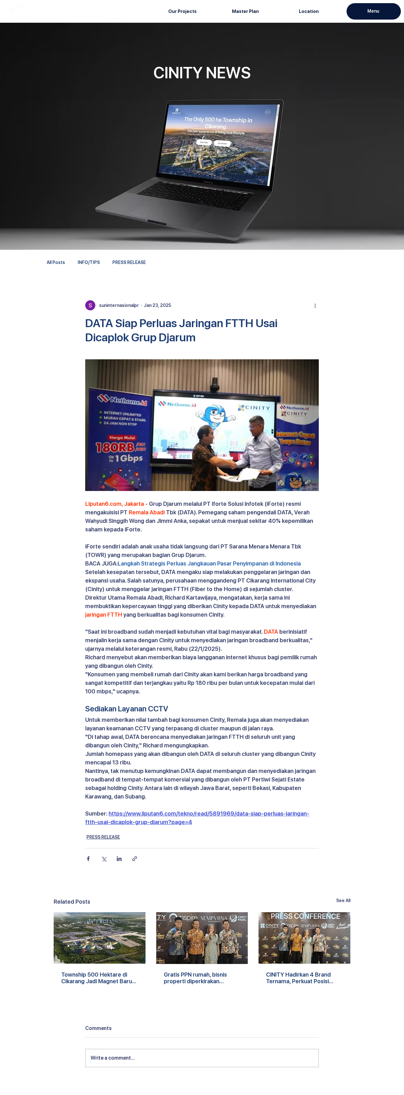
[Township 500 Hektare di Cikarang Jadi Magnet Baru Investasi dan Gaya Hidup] (100, 938)
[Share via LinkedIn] (119, 859)
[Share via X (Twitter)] (104, 859)
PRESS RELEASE (129, 262)
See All (343, 900)
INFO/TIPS (89, 262)
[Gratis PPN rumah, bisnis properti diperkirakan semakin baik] (202, 938)
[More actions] (315, 305)
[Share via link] (135, 859)
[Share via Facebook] (88, 859)
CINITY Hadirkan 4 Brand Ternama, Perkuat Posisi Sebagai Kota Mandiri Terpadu (298, 977)
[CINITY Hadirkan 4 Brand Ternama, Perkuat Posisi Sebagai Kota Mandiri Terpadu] (304, 938)
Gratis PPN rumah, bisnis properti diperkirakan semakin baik (195, 977)
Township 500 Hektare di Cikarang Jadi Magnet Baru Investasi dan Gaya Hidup (96, 977)
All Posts (56, 262)
